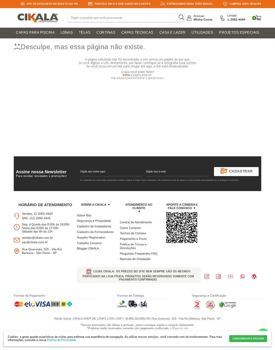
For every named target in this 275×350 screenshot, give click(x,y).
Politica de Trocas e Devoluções (133, 246)
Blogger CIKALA (88, 248)
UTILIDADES (202, 32)
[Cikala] (38, 18)
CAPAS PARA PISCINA (35, 32)
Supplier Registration (91, 237)
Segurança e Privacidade (94, 220)
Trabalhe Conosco (89, 243)
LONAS (67, 32)
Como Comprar (130, 227)
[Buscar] (181, 17)
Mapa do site (180, 328)
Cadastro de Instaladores (94, 226)
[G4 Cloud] (210, 308)
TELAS (85, 32)
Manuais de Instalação (135, 259)
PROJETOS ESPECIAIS (239, 32)
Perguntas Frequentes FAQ (138, 253)
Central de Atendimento (136, 222)
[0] (258, 18)
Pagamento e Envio (133, 238)
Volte (126, 75)
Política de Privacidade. (62, 340)
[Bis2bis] (197, 308)
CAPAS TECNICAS (137, 32)
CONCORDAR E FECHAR (248, 338)
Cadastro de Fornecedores (95, 232)
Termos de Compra (133, 233)
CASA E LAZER (172, 32)
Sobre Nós (84, 215)
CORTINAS (105, 32)
